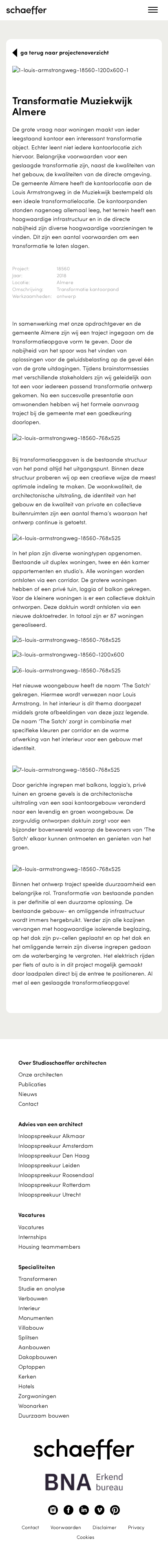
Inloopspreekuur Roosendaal (56, 1175)
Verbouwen (33, 1298)
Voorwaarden (66, 1527)
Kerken (27, 1376)
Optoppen (31, 1366)
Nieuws (27, 1094)
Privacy (136, 1527)
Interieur (29, 1308)
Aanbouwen (34, 1347)
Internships (32, 1237)
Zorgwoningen (37, 1396)
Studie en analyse (41, 1288)
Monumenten (35, 1318)
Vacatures (31, 1227)
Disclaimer (105, 1527)
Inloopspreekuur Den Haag (54, 1155)
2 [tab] (88, 65)
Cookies (85, 1537)
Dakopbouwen (37, 1357)
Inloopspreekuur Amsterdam (55, 1145)
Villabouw (31, 1327)
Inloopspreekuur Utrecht (49, 1194)
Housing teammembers (49, 1246)
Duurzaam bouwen (43, 1415)
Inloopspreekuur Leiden (49, 1165)
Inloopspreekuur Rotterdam (54, 1184)
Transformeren (37, 1278)
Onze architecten (40, 1074)
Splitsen (28, 1337)
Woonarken (33, 1405)
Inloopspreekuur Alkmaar (51, 1136)
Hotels (26, 1386)
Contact (28, 1103)
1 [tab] (78, 65)
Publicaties (32, 1084)
